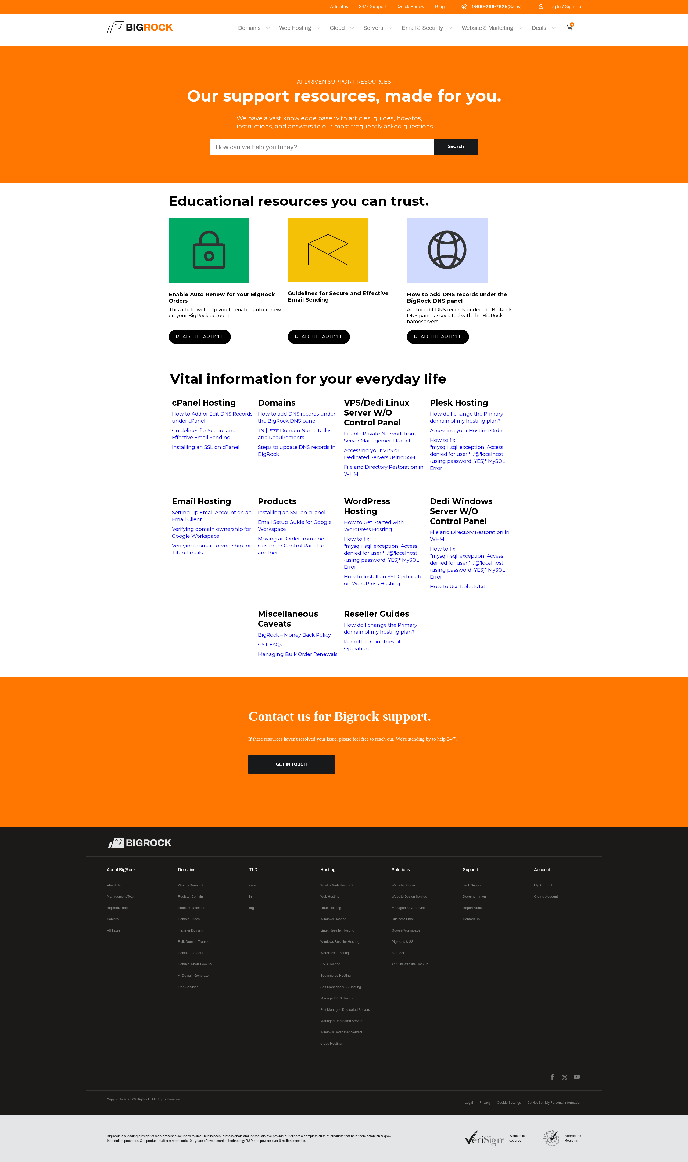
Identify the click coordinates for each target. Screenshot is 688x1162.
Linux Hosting (330, 907)
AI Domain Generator (194, 975)
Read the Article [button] (200, 337)
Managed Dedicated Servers (341, 1021)
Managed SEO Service (409, 907)
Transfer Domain (190, 930)
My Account (543, 885)
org (251, 907)
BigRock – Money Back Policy (294, 635)
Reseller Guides (376, 614)
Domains (277, 403)
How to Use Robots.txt (457, 586)
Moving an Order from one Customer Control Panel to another (291, 546)
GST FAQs (270, 644)
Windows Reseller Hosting (339, 941)
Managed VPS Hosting (337, 998)
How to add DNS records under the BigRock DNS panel (457, 297)
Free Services (188, 987)
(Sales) (496, 6)
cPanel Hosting (204, 403)
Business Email (403, 919)
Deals (539, 28)
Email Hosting (201, 501)
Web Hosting (295, 28)
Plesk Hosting (459, 403)
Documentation (474, 896)
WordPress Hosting (367, 506)
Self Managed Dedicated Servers (345, 1009)
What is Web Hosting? (336, 885)
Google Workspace (406, 930)
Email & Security (422, 28)
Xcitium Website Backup (410, 964)
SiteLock (398, 953)
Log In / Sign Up (564, 6)
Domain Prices (189, 919)
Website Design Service (409, 896)
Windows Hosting (333, 919)
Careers (113, 919)
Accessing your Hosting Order (467, 430)
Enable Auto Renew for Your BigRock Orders (222, 297)
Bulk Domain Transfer (194, 941)
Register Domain (190, 896)
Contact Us (471, 919)
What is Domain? (190, 885)
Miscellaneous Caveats (288, 619)
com (252, 885)
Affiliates (339, 6)
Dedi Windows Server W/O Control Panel (461, 511)
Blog (440, 6)
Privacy (484, 1102)
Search (456, 146)
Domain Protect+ (190, 953)
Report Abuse (473, 907)
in (250, 896)
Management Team (121, 896)
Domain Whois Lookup (195, 964)
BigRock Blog (117, 907)
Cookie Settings (509, 1102)
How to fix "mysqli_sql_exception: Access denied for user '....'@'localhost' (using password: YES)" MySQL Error (467, 454)
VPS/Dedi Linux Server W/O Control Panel (376, 413)
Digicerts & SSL (403, 941)
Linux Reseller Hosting (337, 930)
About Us (114, 885)
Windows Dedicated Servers (341, 1032)
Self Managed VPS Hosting (340, 987)
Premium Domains (191, 907)
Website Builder (403, 885)
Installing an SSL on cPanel (205, 447)
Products (277, 501)
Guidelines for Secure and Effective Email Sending (338, 296)
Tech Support (473, 885)
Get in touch (291, 764)
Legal (469, 1102)
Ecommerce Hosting (335, 975)
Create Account (546, 896)
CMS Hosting (330, 964)
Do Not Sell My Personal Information (554, 1102)
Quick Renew (410, 6)
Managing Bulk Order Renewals (298, 654)
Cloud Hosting (331, 1043)
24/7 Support (373, 6)
